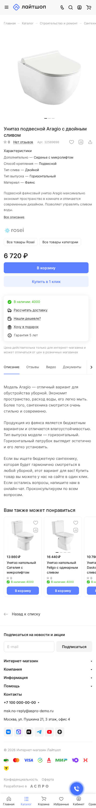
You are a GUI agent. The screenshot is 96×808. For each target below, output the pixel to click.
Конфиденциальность (21, 779)
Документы (72, 367)
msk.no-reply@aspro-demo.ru (29, 711)
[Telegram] (39, 732)
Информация (16, 677)
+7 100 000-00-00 (20, 703)
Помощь (12, 686)
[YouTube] (49, 732)
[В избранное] (71, 142)
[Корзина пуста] (88, 7)
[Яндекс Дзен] (59, 732)
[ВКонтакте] (8, 732)
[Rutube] (29, 732)
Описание (11, 367)
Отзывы (32, 367)
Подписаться (74, 646)
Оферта (48, 779)
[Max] (18, 732)
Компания (13, 669)
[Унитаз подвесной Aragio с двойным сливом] (49, 77)
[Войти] (79, 7)
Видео (51, 367)
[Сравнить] (81, 142)
